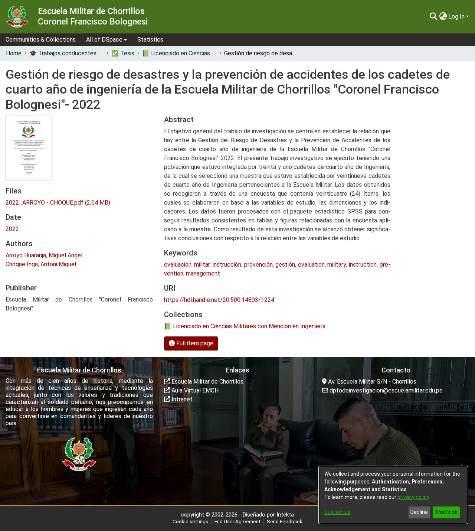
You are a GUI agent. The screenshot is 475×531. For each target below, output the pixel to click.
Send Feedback (284, 521)
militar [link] (202, 264)
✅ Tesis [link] (122, 53)
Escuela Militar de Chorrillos (206, 381)
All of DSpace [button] (104, 39)
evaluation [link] (311, 264)
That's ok (446, 512)
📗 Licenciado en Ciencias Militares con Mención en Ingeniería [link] (179, 53)
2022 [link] (12, 228)
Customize (337, 512)
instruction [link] (363, 264)
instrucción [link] (227, 264)
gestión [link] (285, 264)
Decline (419, 512)
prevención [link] (258, 264)
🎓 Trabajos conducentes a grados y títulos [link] (66, 53)
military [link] (336, 264)
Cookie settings (190, 521)
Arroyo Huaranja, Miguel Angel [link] (44, 255)
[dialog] (393, 495)
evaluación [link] (177, 264)
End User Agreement (237, 521)
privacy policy (413, 497)
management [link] (203, 273)
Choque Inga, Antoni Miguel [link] (41, 264)
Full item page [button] (194, 343)
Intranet (181, 399)
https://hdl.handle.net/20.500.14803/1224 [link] (219, 299)
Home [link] (14, 53)
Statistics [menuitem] (150, 39)
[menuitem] (106, 39)
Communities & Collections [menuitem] (41, 39)
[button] (433, 16)
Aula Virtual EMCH (194, 390)
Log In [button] (457, 16)
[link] (58, 202)
